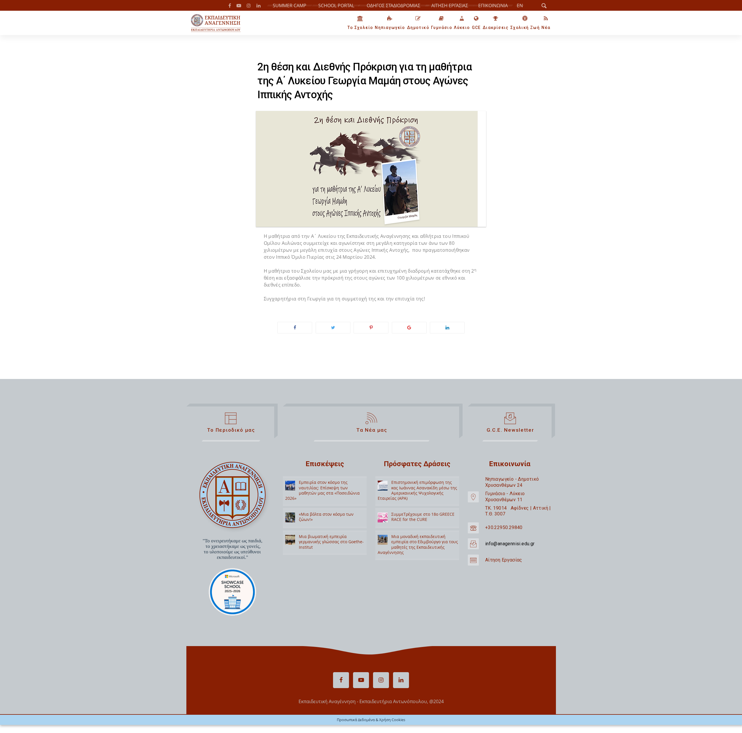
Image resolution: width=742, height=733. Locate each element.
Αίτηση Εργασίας (503, 559)
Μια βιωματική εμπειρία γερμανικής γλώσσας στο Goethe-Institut (331, 541)
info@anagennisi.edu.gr (510, 543)
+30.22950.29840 (504, 527)
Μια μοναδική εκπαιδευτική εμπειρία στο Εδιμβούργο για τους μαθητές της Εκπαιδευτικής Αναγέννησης (418, 544)
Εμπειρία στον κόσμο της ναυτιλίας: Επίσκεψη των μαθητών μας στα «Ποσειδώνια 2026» (322, 489)
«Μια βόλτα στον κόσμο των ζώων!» (326, 516)
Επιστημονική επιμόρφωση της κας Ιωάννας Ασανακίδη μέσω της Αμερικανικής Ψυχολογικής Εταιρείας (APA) (417, 489)
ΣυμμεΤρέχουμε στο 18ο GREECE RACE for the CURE (422, 516)
